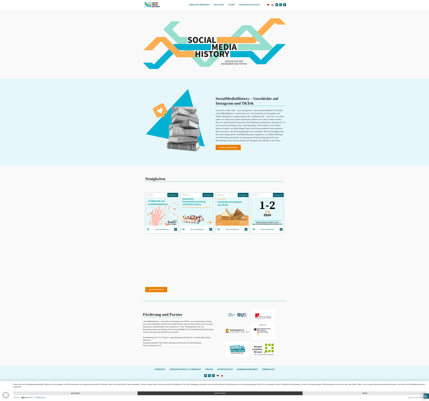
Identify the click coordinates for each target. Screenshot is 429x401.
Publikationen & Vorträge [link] (185, 369)
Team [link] (231, 5)
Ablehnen (75, 393)
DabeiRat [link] (160, 369)
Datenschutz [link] (225, 369)
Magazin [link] (219, 5)
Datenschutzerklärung (421, 397)
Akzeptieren (220, 393)
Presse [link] (209, 369)
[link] (426, 396)
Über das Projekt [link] (199, 5)
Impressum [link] (268, 369)
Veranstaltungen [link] (249, 5)
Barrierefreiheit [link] (247, 369)
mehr (365, 393)
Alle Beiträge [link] (156, 290)
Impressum (411, 397)
